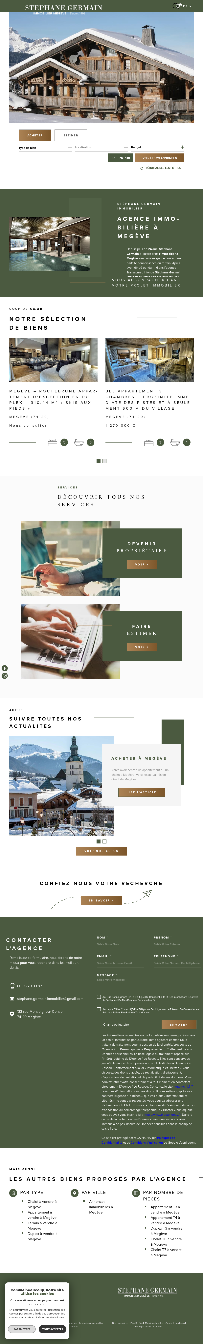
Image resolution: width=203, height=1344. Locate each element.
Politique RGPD (143, 1326)
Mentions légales (154, 1323)
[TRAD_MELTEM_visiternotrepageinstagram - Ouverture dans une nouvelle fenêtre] (5, 676)
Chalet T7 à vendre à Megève (166, 1252)
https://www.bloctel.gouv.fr (162, 1114)
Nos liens (180, 1323)
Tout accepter (52, 1329)
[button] (99, 461)
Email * (104, 956)
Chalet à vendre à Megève (42, 1204)
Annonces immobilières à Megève (101, 1207)
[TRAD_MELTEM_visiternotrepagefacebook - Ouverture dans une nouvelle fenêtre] (5, 668)
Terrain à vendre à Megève (42, 1225)
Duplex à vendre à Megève (42, 1236)
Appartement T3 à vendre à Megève (165, 1209)
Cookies (157, 1327)
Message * (107, 975)
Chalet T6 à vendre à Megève (166, 1241)
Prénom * (163, 937)
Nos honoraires (120, 1323)
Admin (169, 1323)
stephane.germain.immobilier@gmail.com (50, 998)
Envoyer (179, 1025)
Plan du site (136, 1323)
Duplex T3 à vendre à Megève (167, 1231)
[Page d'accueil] (63, 9)
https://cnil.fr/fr (183, 1086)
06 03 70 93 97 (29, 986)
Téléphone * (166, 956)
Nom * (102, 937)
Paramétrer (21, 1329)
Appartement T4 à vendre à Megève (165, 1220)
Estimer (71, 135)
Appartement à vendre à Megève (42, 1215)
